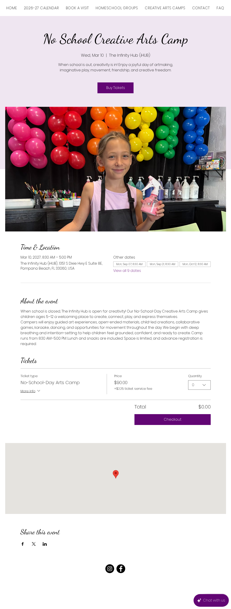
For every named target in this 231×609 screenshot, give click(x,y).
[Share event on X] (34, 544)
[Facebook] (120, 568)
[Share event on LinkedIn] (45, 544)
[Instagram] (109, 568)
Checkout (172, 419)
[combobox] (199, 385)
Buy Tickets (115, 87)
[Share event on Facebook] (23, 544)
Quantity (195, 376)
